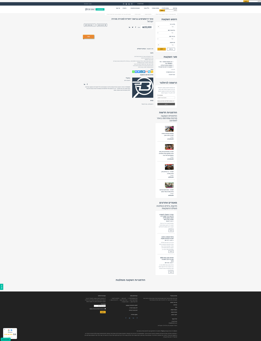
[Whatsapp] (133, 72)
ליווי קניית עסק (134, 302)
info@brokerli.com (173, 323)
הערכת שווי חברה (133, 300)
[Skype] (149, 72)
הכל (173, 26)
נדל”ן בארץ (146, 8)
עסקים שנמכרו (155, 8)
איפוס (170, 49)
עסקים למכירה (165, 8)
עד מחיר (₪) (172, 36)
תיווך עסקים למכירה (132, 298)
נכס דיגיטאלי (144, 104)
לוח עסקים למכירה (133, 308)
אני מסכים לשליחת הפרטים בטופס (165, 101)
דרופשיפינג (150, 104)
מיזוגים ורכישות (115, 298)
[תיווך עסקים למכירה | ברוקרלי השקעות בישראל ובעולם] (90, 9)
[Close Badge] (4, 329)
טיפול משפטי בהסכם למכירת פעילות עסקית (167, 237)
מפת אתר (139, 331)
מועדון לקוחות (5, 339)
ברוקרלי (128, 78)
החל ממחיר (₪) (171, 30)
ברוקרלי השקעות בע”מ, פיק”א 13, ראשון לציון (167, 325)
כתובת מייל (160, 95)
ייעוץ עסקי (123, 298)
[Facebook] (136, 72)
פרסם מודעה (100, 9)
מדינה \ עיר (172, 24)
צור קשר (118, 8)
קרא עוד (171, 230)
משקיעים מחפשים (135, 8)
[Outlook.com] (144, 72)
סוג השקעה (172, 42)
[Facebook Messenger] (139, 72)
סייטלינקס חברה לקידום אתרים (149, 331)
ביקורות (124, 8)
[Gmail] (146, 72)
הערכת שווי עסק (123, 300)
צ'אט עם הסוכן (101, 25)
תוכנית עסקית (125, 302)
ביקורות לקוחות (174, 310)
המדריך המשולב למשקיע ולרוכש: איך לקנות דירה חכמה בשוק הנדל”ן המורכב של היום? (166, 217)
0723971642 (174, 321)
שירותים (175, 8)
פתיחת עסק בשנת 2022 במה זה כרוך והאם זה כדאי (167, 259)
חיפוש (161, 49)
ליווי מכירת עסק (114, 300)
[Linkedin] (141, 72)
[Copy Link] (152, 72)
